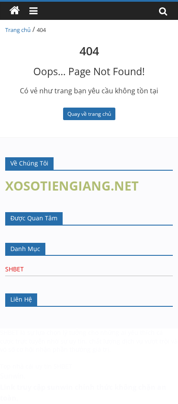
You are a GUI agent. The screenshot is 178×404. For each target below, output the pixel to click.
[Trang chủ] (14, 11)
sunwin (60, 387)
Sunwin (12, 376)
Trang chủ (18, 30)
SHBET (14, 269)
